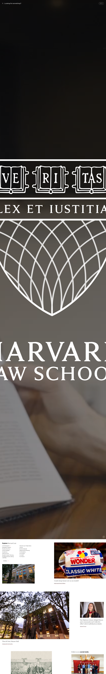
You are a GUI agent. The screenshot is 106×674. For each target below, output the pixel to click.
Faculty (6, 548)
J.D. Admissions (6, 545)
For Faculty (22, 553)
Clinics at (5, 553)
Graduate (6, 547)
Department (24, 550)
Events (23, 548)
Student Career (8, 555)
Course (6, 550)
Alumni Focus (83, 626)
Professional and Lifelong (8, 557)
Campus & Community (7, 643)
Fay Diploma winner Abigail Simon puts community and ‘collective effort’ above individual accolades (91, 622)
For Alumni (22, 556)
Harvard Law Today (25, 545)
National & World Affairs (59, 583)
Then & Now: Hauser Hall (10, 641)
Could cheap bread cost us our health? (66, 581)
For (22, 552)
